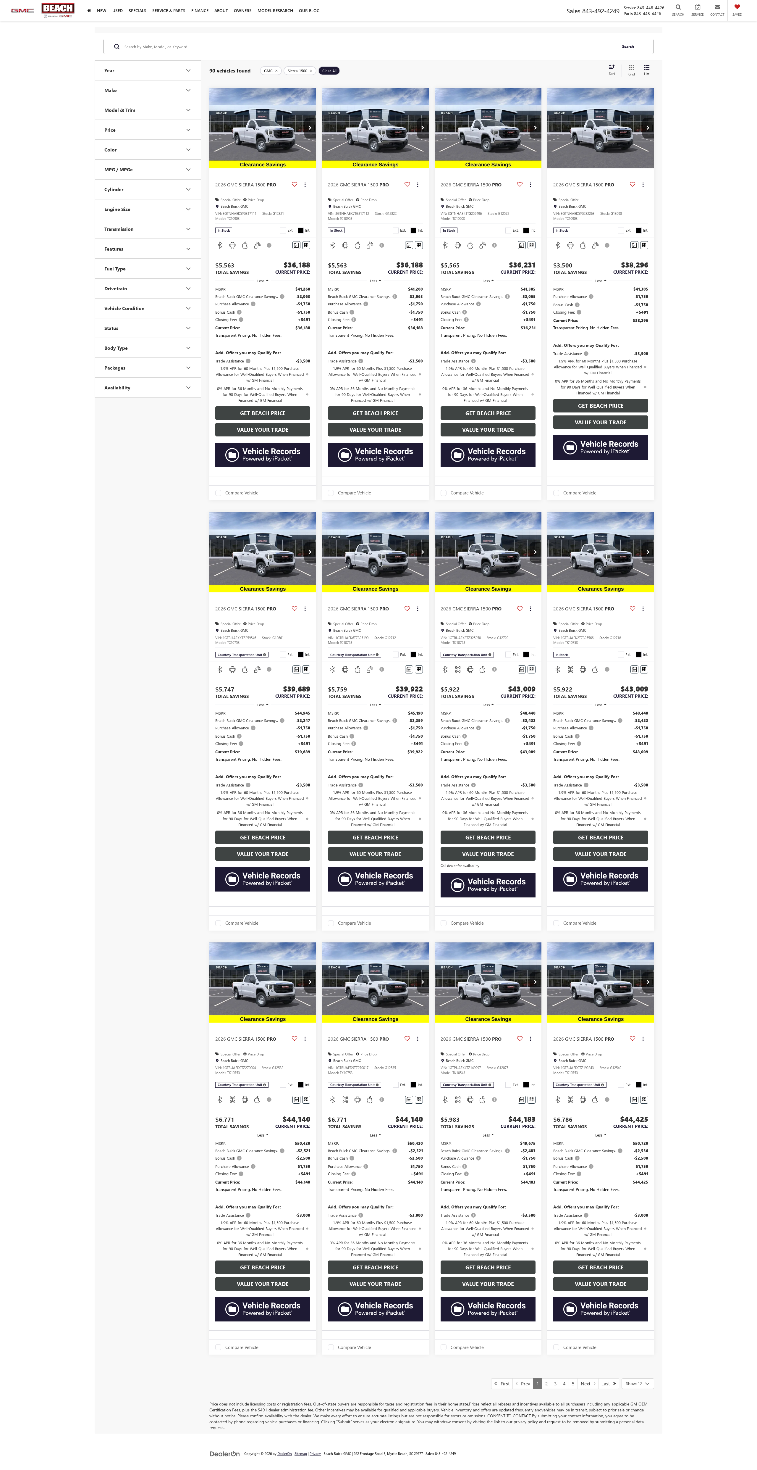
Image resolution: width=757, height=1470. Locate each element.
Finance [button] (199, 10)
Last (607, 1383)
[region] (262, 344)
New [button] (101, 10)
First (503, 1383)
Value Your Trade (263, 429)
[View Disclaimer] (269, 245)
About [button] (221, 10)
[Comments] (296, 245)
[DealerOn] (225, 1453)
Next (587, 1383)
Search (628, 46)
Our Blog (309, 10)
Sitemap (301, 1453)
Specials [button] (137, 10)
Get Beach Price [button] (263, 413)
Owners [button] (243, 10)
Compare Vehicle (241, 493)
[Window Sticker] (306, 245)
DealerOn (284, 1453)
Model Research (275, 10)
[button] (310, 128)
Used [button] (117, 10)
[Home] (89, 10)
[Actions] (305, 184)
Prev (523, 1383)
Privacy (315, 1453)
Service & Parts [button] (168, 10)
